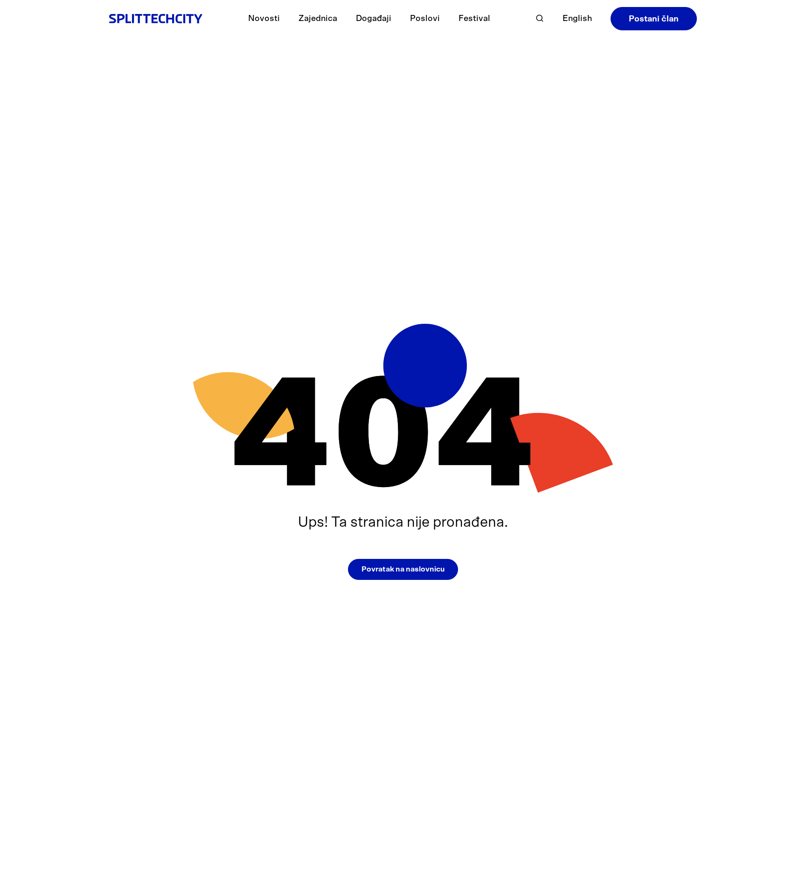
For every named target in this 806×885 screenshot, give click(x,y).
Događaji (373, 18)
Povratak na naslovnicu (403, 569)
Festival (474, 18)
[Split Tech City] (155, 18)
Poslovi (425, 18)
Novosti (264, 18)
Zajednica (318, 18)
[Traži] (539, 18)
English (577, 18)
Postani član (654, 19)
